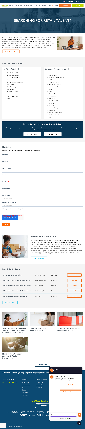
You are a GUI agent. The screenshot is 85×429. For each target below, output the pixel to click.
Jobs (23, 387)
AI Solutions (37, 5)
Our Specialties (28, 5)
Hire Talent (11, 51)
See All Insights (42, 364)
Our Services (19, 5)
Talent (49, 5)
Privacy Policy (39, 382)
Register (77, 1)
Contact (56, 5)
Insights (44, 5)
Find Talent (77, 5)
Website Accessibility (41, 379)
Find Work (65, 5)
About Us (10, 5)
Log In (82, 1)
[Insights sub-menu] (46, 5)
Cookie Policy (39, 384)
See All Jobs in (10, 302)
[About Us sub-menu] (13, 5)
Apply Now (74, 275)
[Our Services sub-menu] (22, 5)
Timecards (70, 1)
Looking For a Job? (53, 134)
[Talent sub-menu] (52, 5)
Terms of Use (39, 387)
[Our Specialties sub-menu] (32, 5)
